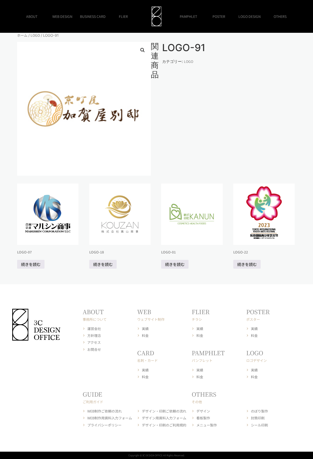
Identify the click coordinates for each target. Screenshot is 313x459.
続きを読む (31, 264)
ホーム (22, 35)
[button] (142, 50)
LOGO (35, 35)
